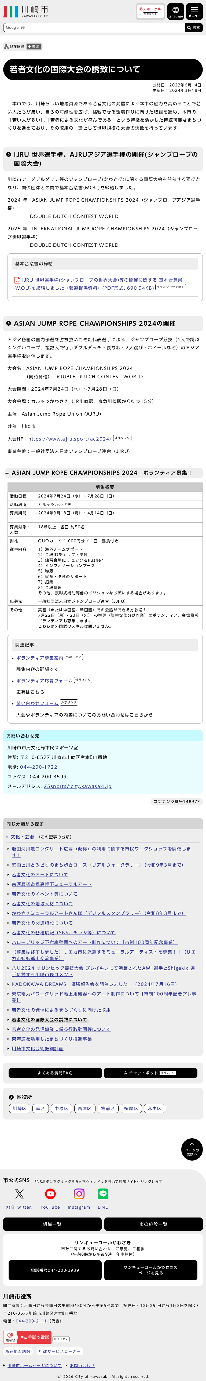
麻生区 (155, 1108)
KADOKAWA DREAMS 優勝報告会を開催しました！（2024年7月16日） (96, 984)
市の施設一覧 (153, 1224)
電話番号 (55, 1270)
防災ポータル (150, 11)
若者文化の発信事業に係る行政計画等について (61, 1029)
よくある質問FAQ (55, 1073)
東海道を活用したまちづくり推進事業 (52, 1039)
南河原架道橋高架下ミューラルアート (52, 884)
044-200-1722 (38, 767)
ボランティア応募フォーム (53, 681)
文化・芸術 (22, 837)
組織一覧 (52, 1224)
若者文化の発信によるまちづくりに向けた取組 (61, 1010)
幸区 (40, 1108)
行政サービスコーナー (60, 1351)
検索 (196, 28)
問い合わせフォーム (46, 703)
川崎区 (20, 1108)
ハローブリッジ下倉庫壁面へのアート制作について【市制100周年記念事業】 (95, 942)
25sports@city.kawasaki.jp (78, 786)
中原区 (61, 1108)
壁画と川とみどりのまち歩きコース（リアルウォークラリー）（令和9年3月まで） (99, 865)
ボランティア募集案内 (49, 658)
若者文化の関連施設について (42, 923)
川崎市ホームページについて (35, 1366)
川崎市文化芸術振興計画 (38, 1048)
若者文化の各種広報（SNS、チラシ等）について (64, 933)
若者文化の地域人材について (42, 904)
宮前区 (108, 1108)
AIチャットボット (149, 1073)
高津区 (85, 1108)
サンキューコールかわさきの (151, 1270)
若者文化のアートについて (40, 875)
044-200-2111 (31, 1321)
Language (175, 16)
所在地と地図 (18, 1351)
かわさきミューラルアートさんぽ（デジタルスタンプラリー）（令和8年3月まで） (99, 913)
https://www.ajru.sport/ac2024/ (79, 439)
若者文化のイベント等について (45, 894)
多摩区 (131, 1108)
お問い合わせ (82, 1366)
